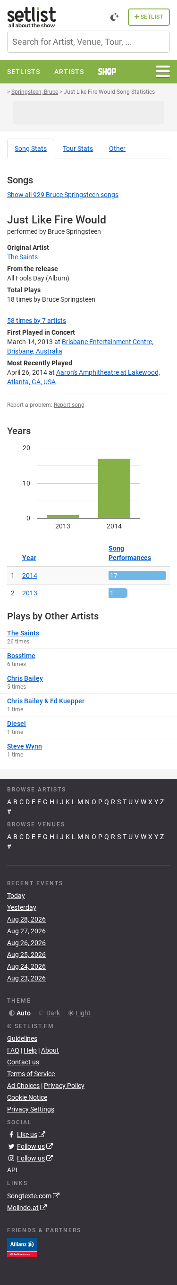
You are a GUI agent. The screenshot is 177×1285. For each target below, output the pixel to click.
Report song (69, 405)
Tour (78, 148)
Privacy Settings (30, 1109)
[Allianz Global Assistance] (22, 1246)
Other (117, 148)
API (12, 1170)
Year (29, 557)
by (36, 320)
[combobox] (88, 42)
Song (31, 148)
